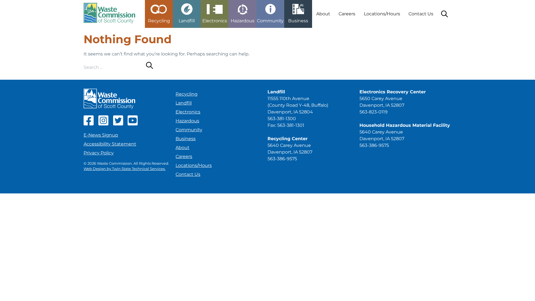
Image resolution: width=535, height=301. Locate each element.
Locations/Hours (382, 13)
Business (186, 138)
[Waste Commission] (109, 14)
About (323, 13)
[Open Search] (444, 14)
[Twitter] (118, 124)
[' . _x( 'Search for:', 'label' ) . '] (115, 67)
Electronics (188, 112)
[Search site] (149, 66)
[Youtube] (133, 124)
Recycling (187, 94)
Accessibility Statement (110, 144)
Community (189, 129)
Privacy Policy (99, 153)
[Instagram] (103, 124)
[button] (159, 11)
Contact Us (420, 13)
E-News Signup (101, 135)
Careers (347, 13)
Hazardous (187, 120)
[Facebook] (89, 124)
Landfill (184, 103)
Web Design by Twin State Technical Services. (125, 169)
